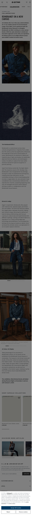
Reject (8, 512)
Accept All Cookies (16, 507)
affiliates (9, 493)
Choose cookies (23, 512)
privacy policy (11, 503)
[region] (16, 503)
